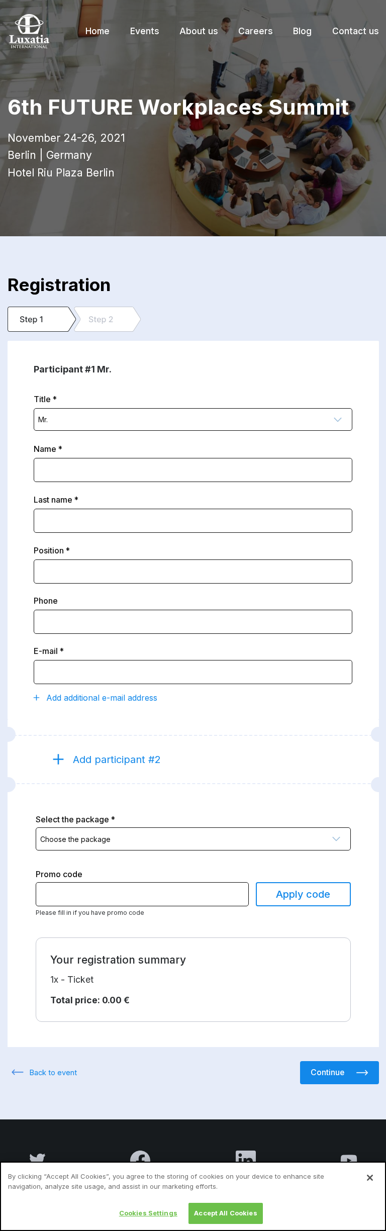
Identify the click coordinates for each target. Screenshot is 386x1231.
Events (144, 31)
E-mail (46, 651)
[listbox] (193, 419)
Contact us (355, 31)
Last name (53, 500)
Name (45, 449)
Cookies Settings (148, 1213)
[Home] (29, 31)
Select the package (72, 819)
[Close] (370, 1178)
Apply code (303, 894)
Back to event (53, 1072)
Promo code (59, 874)
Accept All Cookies (225, 1213)
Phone (46, 601)
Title (42, 399)
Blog (302, 31)
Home (97, 31)
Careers (255, 31)
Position (49, 550)
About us (198, 31)
